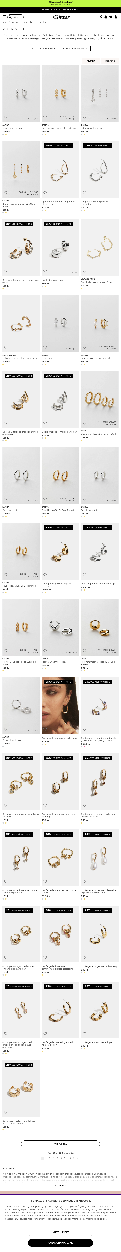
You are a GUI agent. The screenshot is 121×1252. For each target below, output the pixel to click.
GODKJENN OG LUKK (60, 1242)
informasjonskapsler (95, 1218)
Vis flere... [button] (60, 1144)
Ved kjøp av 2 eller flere (60, 5)
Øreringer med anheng (75, 48)
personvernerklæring (48, 1218)
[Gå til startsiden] (60, 17)
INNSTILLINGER (60, 1232)
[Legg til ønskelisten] (5, 117)
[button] (106, 17)
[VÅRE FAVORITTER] (111, 61)
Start (5, 22)
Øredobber (29, 22)
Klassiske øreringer (43, 48)
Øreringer (44, 22)
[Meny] (5, 17)
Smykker (15, 22)
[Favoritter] (112, 17)
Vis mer (59, 1185)
